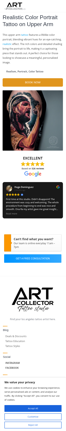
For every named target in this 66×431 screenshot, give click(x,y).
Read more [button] (11, 213)
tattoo (24, 35)
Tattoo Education (15, 341)
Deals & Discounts (16, 336)
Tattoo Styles (12, 346)
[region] (33, 404)
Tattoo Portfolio (15, 9)
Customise (33, 416)
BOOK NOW (33, 82)
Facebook (12, 367)
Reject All (33, 424)
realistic (7, 44)
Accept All (33, 408)
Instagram (12, 363)
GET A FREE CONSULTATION (33, 258)
